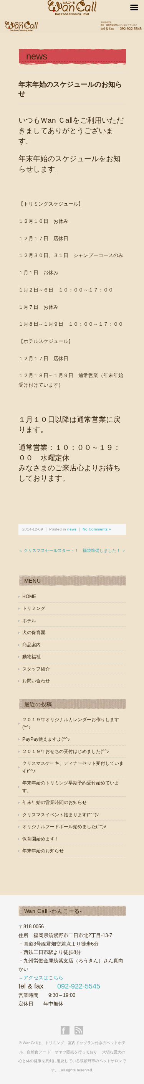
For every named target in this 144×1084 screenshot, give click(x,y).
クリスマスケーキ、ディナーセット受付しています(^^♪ (73, 767)
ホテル (29, 620)
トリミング (33, 608)
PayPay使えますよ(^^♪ (46, 739)
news (36, 56)
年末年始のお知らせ (43, 850)
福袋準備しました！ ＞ (104, 550)
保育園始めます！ (40, 839)
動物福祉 (31, 656)
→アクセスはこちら (40, 977)
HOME (29, 596)
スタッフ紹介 (36, 669)
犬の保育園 (33, 632)
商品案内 (31, 644)
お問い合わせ (36, 681)
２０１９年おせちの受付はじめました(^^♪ (65, 751)
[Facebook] (67, 1030)
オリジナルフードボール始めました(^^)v (64, 826)
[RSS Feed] (78, 1030)
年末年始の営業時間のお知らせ (54, 802)
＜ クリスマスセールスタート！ (48, 550)
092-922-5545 (78, 986)
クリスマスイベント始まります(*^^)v (60, 814)
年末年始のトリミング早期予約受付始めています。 (70, 786)
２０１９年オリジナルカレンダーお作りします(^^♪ (70, 723)
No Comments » (97, 529)
